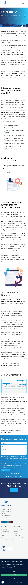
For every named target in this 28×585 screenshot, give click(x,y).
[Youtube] (10, 522)
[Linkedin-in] (6, 522)
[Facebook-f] (2, 522)
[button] (23, 4)
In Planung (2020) (9, 172)
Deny (14, 571)
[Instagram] (12, 522)
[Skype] (8, 522)
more (14, 578)
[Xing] (4, 522)
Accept (14, 574)
